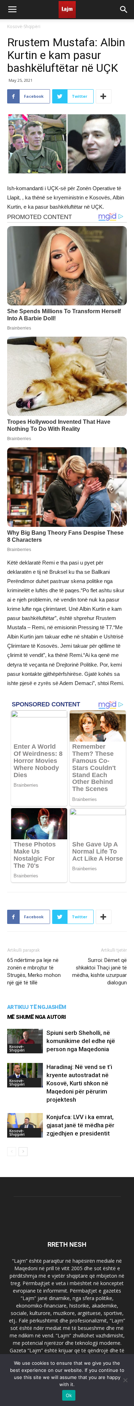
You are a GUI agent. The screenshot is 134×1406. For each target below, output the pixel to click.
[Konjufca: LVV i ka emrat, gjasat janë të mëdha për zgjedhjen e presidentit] (25, 1125)
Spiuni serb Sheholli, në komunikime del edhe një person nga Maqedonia (80, 1041)
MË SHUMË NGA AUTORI (36, 1017)
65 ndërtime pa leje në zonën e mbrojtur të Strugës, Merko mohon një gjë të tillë (34, 971)
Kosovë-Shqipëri (23, 26)
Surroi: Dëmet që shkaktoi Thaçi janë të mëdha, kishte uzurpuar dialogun (99, 971)
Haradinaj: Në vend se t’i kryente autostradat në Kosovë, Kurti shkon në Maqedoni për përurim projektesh (79, 1083)
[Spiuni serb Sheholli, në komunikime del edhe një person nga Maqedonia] (25, 1041)
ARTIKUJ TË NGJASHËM (36, 1007)
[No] (125, 1380)
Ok (69, 1395)
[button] (124, 9)
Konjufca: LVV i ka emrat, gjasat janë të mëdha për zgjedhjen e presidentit (80, 1125)
